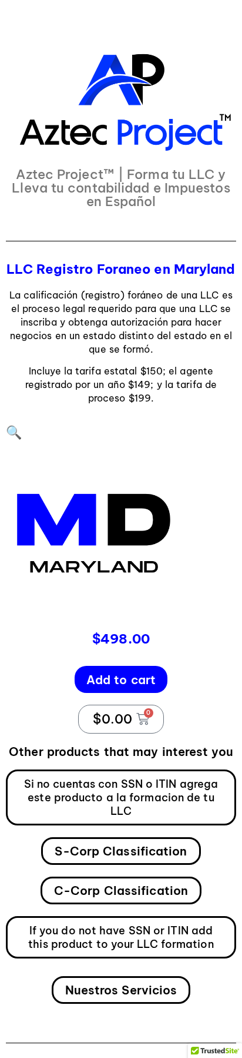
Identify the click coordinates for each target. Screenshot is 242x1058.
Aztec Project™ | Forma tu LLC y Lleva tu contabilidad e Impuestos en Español (121, 188)
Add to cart (121, 679)
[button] (14, 432)
